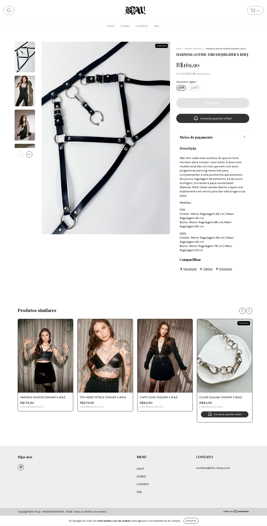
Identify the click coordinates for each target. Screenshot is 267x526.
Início (178, 49)
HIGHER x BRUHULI (193, 49)
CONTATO (142, 26)
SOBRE (125, 26)
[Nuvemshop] (236, 512)
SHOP (111, 26)
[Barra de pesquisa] (8, 10)
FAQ (156, 26)
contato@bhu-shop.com (213, 468)
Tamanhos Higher (186, 81)
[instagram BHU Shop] (21, 467)
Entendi (191, 520)
